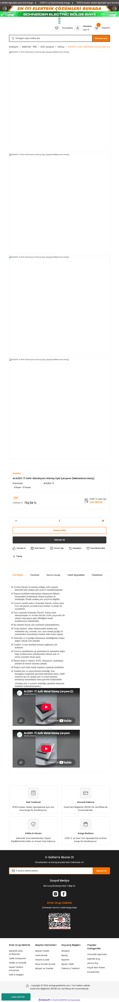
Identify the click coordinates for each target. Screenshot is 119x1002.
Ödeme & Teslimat (70, 968)
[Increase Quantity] (102, 520)
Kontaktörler (93, 972)
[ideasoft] (44, 1000)
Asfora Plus (92, 963)
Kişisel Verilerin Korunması (16, 969)
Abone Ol (101, 870)
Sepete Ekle (59, 530)
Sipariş (64, 955)
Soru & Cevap (53, 575)
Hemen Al (59, 539)
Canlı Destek (41, 955)
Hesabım (65, 951)
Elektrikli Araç (93, 959)
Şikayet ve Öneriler (44, 968)
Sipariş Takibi (67, 964)
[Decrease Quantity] (16, 520)
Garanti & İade (42, 959)
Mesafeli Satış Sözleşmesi (16, 952)
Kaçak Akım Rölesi (96, 967)
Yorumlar (34, 575)
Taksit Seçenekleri (76, 575)
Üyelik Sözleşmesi (17, 958)
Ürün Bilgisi (18, 575)
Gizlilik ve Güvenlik (17, 962)
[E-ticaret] (59, 1000)
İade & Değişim (16, 974)
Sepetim (65, 959)
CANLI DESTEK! (18, 996)
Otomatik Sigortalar (97, 954)
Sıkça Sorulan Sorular (45, 964)
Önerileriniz (97, 575)
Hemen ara (101, 38)
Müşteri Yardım (42, 951)
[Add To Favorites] (96, 548)
